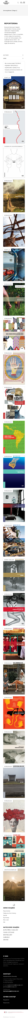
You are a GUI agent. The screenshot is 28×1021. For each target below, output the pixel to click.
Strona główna (7, 10)
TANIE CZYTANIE (8, 932)
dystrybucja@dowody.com (11, 991)
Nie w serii (6, 920)
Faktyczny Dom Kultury (9, 913)
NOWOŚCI (6, 937)
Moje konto (6, 1002)
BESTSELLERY (7, 935)
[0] (21, 2)
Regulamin (6, 999)
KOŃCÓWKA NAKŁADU (10, 930)
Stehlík (5, 915)
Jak (4, 922)
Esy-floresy (6, 917)
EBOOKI (5, 939)
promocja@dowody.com (10, 986)
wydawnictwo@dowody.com (15, 985)
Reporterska (6, 911)
